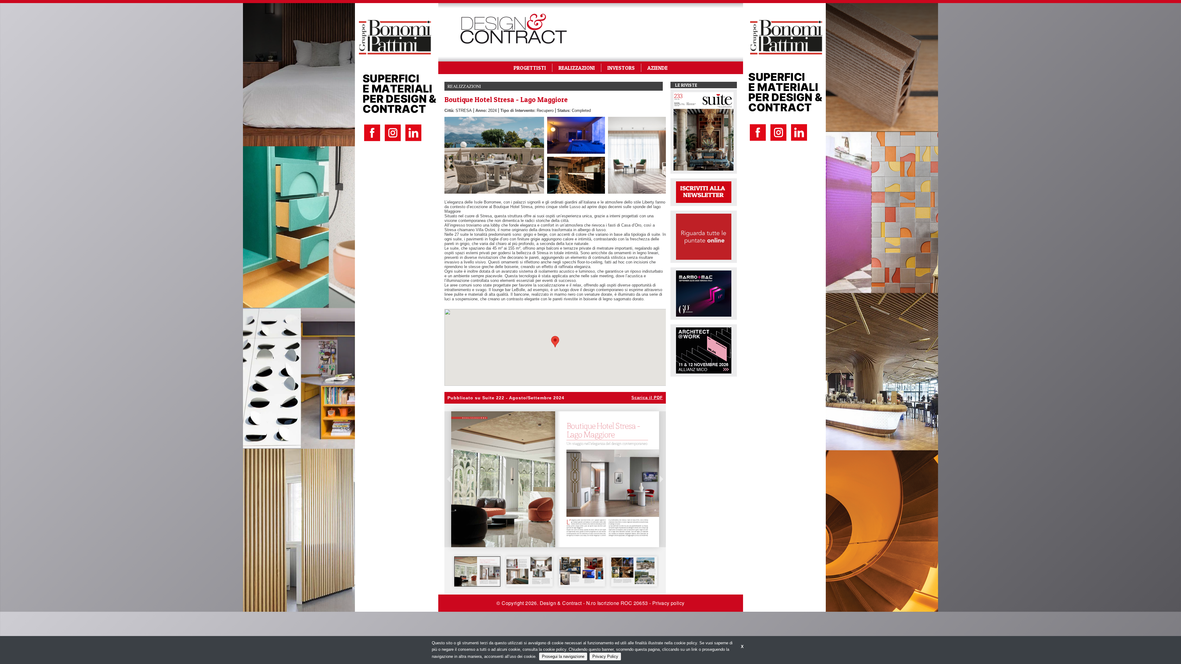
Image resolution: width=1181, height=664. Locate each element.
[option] (477, 571)
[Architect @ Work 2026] (703, 350)
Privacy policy (668, 603)
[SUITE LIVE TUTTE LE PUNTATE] (703, 236)
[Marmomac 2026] (703, 293)
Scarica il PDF (647, 397)
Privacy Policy (605, 656)
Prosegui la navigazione (563, 656)
